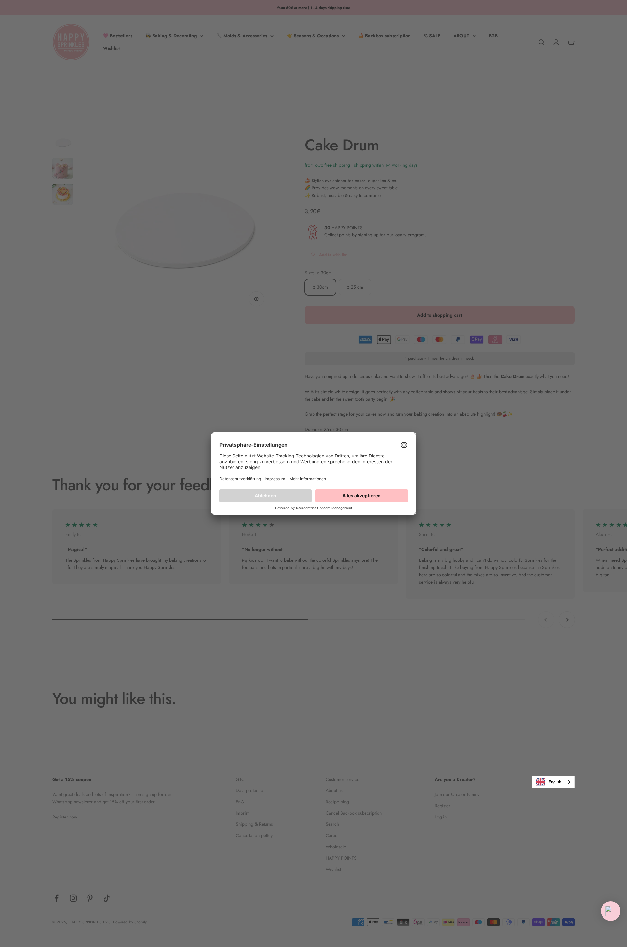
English (555, 782)
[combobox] (553, 782)
